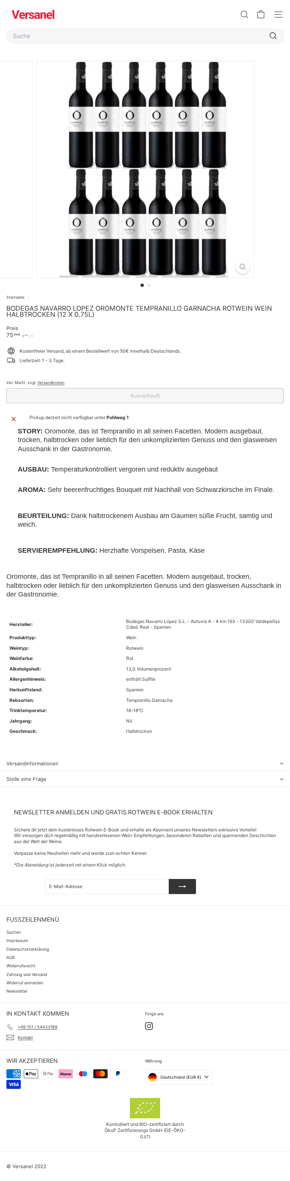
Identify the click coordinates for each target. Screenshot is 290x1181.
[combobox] (145, 36)
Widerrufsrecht (20, 965)
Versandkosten (51, 382)
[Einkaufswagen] (261, 14)
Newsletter (17, 991)
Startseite (16, 297)
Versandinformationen (32, 763)
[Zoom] (243, 267)
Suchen (13, 932)
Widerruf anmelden (24, 982)
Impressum (17, 940)
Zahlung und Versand (26, 974)
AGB (10, 957)
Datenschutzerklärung (27, 949)
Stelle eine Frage (26, 779)
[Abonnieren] (182, 886)
